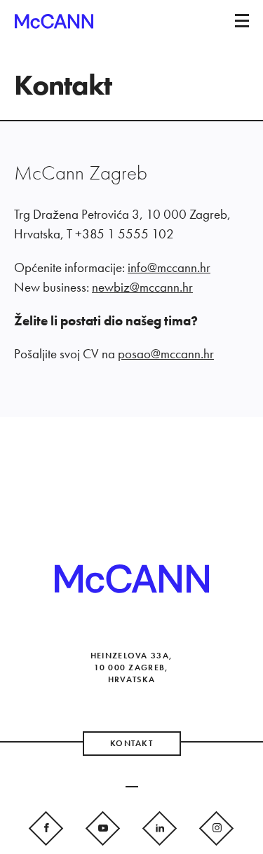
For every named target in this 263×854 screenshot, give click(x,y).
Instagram (217, 827)
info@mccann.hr (169, 267)
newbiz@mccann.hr (142, 287)
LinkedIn (160, 827)
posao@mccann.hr (166, 353)
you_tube (103, 827)
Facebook (47, 827)
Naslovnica (54, 25)
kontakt (131, 743)
